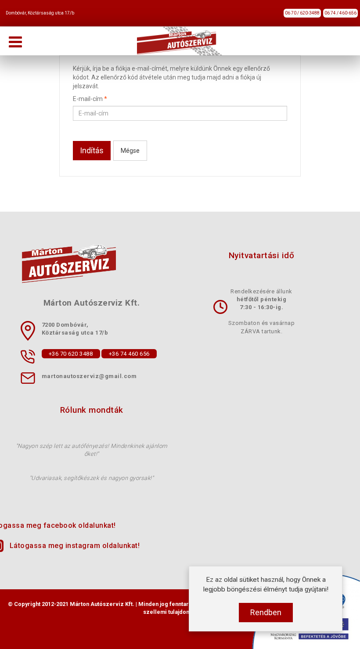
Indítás (92, 150)
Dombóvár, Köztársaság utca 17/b (40, 13)
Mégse (130, 150)
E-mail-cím (90, 98)
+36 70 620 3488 (71, 353)
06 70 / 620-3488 (302, 13)
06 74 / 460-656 (340, 13)
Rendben (265, 612)
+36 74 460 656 (129, 353)
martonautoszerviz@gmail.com (89, 376)
